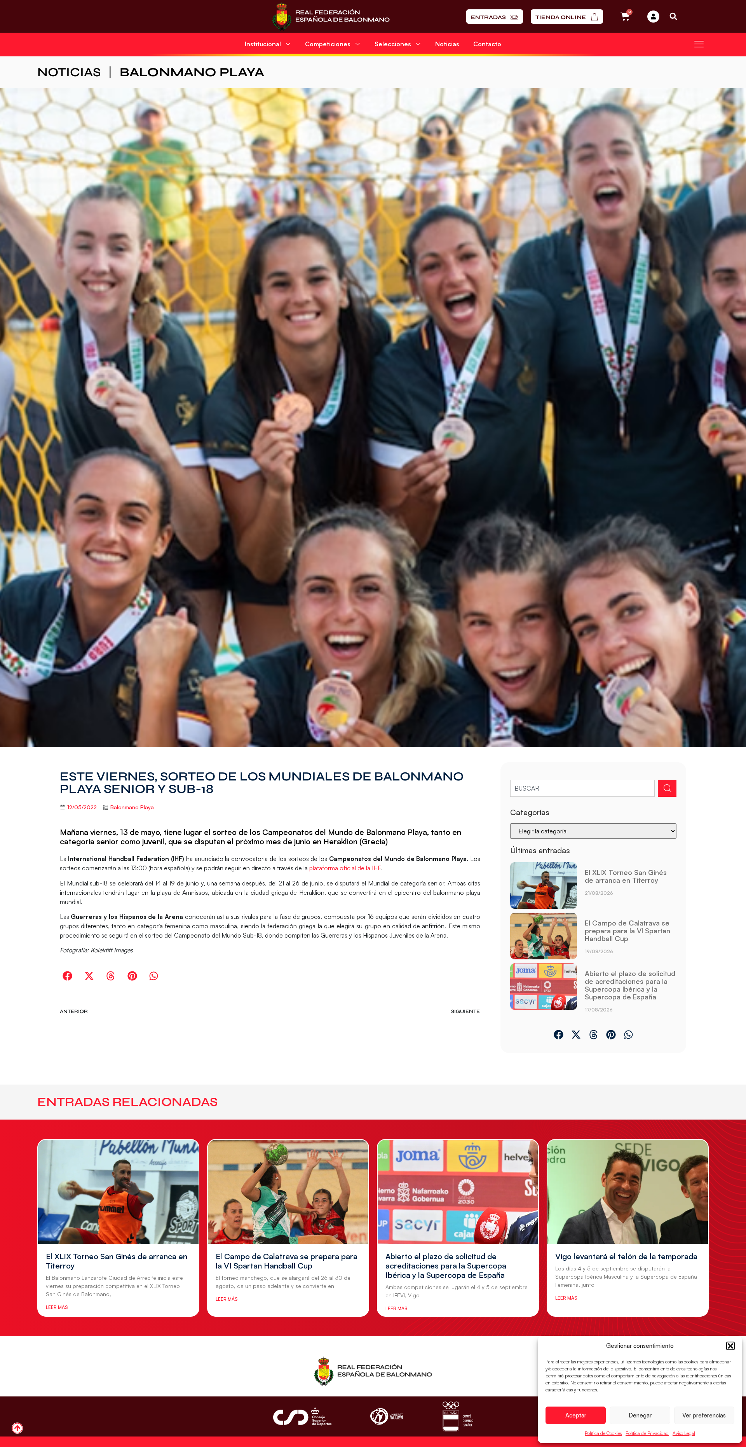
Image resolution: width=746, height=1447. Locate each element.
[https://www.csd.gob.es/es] (302, 1416)
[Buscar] (667, 788)
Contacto (487, 44)
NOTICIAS (69, 72)
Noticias (447, 44)
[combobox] (582, 788)
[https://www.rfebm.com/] (331, 16)
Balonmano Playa (192, 72)
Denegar (640, 1415)
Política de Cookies (603, 1433)
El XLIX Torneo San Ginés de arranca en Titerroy (626, 876)
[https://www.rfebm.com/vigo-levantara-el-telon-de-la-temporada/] (627, 1192)
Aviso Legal (684, 1433)
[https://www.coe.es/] (457, 1416)
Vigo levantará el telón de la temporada (626, 1256)
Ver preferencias (704, 1415)
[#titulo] (17, 1428)
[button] (730, 1346)
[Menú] (699, 44)
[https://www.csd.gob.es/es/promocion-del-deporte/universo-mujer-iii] (386, 1416)
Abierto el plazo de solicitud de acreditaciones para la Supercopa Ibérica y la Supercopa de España (630, 985)
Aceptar (575, 1415)
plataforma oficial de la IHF (344, 868)
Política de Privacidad (647, 1433)
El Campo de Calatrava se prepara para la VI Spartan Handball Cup (627, 931)
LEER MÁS (57, 1307)
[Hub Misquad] (653, 16)
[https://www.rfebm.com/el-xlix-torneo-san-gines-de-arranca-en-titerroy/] (543, 885)
